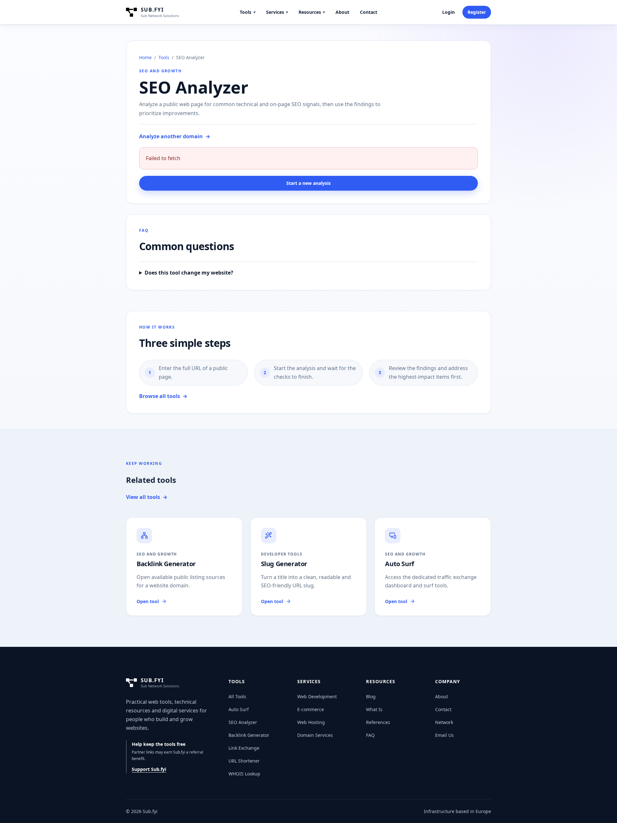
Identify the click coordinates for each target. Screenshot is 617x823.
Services (277, 12)
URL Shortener (244, 761)
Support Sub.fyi (149, 769)
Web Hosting (311, 722)
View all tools (146, 497)
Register (477, 12)
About (342, 12)
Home (145, 57)
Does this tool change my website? (189, 272)
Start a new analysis (308, 183)
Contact (368, 12)
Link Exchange (243, 748)
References (378, 722)
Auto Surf (238, 709)
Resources (312, 12)
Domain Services (315, 735)
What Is (374, 709)
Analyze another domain (174, 136)
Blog (371, 696)
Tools (247, 12)
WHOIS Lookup (244, 774)
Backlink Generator (248, 735)
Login (448, 12)
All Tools (237, 696)
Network (444, 722)
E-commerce (310, 709)
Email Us (444, 735)
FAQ (370, 735)
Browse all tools (163, 396)
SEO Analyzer (242, 722)
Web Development (317, 696)
